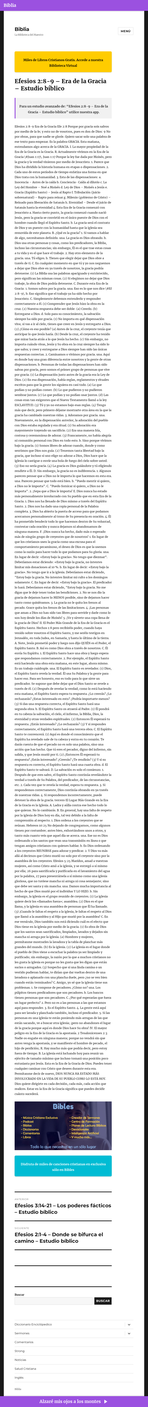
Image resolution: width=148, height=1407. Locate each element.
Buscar (19, 1294)
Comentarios (24, 1342)
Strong (20, 1351)
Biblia (10, 5)
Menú (126, 31)
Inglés (19, 1377)
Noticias (20, 1360)
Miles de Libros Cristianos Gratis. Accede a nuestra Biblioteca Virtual (63, 63)
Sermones (22, 1333)
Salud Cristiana (25, 1368)
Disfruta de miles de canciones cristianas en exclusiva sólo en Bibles (63, 1167)
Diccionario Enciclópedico (33, 1324)
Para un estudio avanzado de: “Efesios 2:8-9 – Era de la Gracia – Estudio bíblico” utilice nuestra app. (63, 109)
